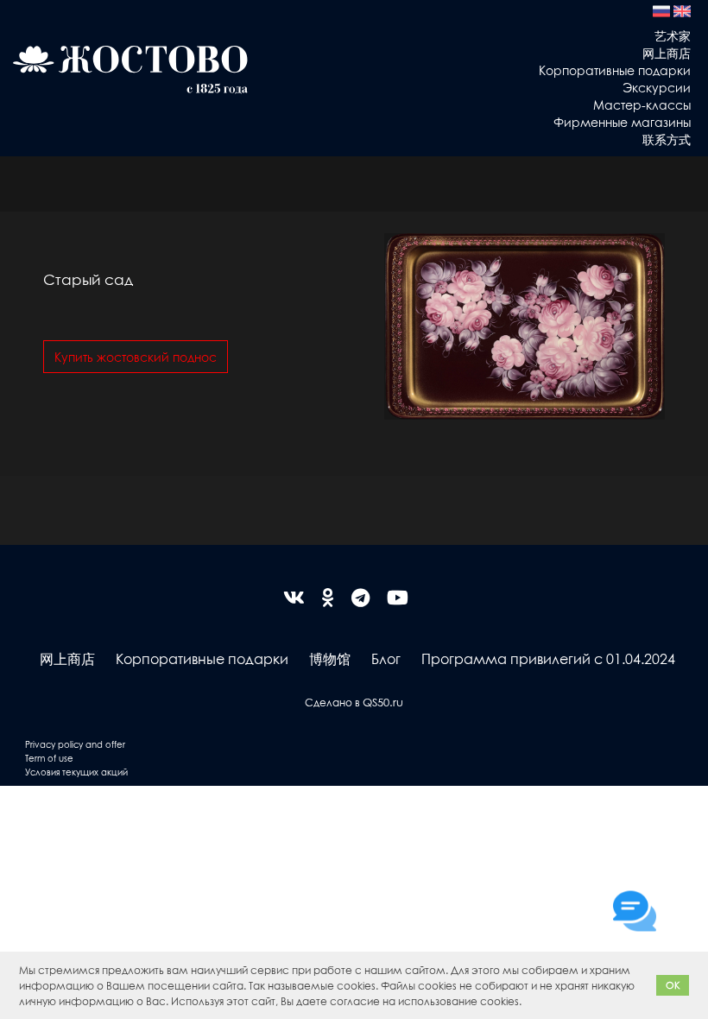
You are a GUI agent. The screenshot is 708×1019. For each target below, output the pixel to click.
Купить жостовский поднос (135, 356)
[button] (526, 1003)
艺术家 (672, 35)
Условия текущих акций (76, 771)
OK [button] (673, 985)
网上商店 (666, 52)
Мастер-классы (642, 104)
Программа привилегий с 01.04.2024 (548, 658)
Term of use (49, 757)
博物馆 (330, 658)
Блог (386, 658)
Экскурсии (657, 87)
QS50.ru (383, 701)
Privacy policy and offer (75, 744)
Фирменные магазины (622, 122)
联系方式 (666, 139)
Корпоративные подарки (615, 70)
